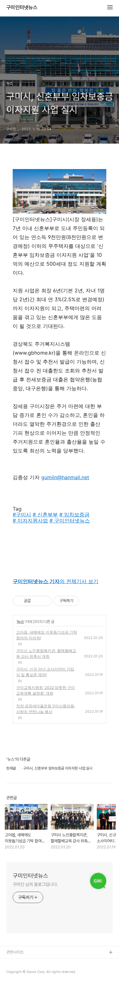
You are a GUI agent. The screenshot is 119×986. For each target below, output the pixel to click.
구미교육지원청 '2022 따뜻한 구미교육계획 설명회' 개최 (45, 690)
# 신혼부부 (45, 514)
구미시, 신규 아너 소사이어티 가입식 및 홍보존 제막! (45, 672)
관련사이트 (15, 952)
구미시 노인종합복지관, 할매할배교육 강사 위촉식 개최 (46, 653)
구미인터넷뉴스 (21, 7)
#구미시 (22, 514)
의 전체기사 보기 (55, 581)
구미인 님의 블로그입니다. (35, 884)
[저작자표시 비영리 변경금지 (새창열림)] (87, 600)
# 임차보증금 (74, 514)
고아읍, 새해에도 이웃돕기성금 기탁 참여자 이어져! (46, 635)
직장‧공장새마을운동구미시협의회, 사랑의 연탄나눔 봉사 (45, 709)
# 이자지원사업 (30, 520)
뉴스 (20, 621)
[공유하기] (37, 601)
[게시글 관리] (45, 601)
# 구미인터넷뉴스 (70, 520)
